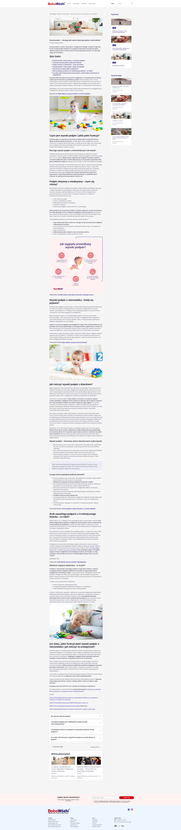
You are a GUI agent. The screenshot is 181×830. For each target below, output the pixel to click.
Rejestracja (94, 819)
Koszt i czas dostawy (75, 823)
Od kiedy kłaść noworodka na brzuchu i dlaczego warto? (76, 295)
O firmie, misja (73, 819)
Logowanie (94, 821)
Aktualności (76, 3)
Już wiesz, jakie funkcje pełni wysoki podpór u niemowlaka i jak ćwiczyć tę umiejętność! (76, 74)
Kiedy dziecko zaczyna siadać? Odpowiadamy (71, 562)
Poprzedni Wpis (57, 747)
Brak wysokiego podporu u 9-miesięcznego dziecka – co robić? (73, 71)
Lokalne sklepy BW (74, 826)
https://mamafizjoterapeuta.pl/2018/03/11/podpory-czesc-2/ (68, 703)
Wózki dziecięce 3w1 (52, 823)
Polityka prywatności (97, 825)
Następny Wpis (95, 747)
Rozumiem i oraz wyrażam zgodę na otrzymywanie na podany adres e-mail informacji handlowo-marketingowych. (112, 801)
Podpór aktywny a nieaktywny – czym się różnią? (68, 64)
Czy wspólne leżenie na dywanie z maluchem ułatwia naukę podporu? (72, 731)
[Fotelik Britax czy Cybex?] (121, 56)
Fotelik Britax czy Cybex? (118, 65)
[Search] (131, 3)
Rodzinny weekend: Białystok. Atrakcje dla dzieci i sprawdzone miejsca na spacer (120, 138)
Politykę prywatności (104, 801)
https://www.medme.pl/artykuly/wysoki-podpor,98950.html (68, 706)
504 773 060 (124, 822)
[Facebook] (129, 809)
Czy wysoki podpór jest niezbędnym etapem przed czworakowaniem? (69, 723)
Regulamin (72, 821)
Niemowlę (84, 3)
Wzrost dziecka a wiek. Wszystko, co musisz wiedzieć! (78, 508)
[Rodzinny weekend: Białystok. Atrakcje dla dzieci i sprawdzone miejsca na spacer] (121, 131)
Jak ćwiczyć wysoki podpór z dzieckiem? (65, 69)
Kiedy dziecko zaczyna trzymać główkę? (74, 342)
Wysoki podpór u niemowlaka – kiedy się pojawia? (68, 67)
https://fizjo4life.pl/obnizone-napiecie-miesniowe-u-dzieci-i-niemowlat (72, 709)
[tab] (76, 716)
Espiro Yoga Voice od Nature (68, 550)
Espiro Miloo (95, 548)
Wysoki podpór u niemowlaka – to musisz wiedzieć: (69, 60)
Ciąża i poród (91, 3)
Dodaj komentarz (58, 43)
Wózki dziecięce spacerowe (54, 825)
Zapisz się (126, 797)
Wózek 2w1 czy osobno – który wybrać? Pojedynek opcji (119, 31)
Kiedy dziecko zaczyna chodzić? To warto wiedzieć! (74, 94)
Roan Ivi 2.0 (52, 550)
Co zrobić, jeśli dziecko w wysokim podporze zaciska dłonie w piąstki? (73, 738)
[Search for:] (124, 3)
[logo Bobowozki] (59, 810)
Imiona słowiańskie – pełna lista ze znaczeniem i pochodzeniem (120, 49)
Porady (69, 3)
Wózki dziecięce (52, 819)
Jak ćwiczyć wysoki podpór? (61, 716)
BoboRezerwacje (96, 826)
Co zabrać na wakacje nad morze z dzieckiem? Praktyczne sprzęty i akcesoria (62, 769)
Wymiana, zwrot (74, 825)
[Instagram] (132, 809)
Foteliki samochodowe (53, 821)
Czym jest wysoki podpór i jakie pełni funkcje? (67, 62)
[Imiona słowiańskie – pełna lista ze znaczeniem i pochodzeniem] (121, 39)
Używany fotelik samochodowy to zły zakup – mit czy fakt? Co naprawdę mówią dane (89, 769)
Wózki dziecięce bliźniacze (54, 826)
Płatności (94, 823)
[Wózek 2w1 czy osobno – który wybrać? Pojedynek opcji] (121, 22)
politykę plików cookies (114, 801)
